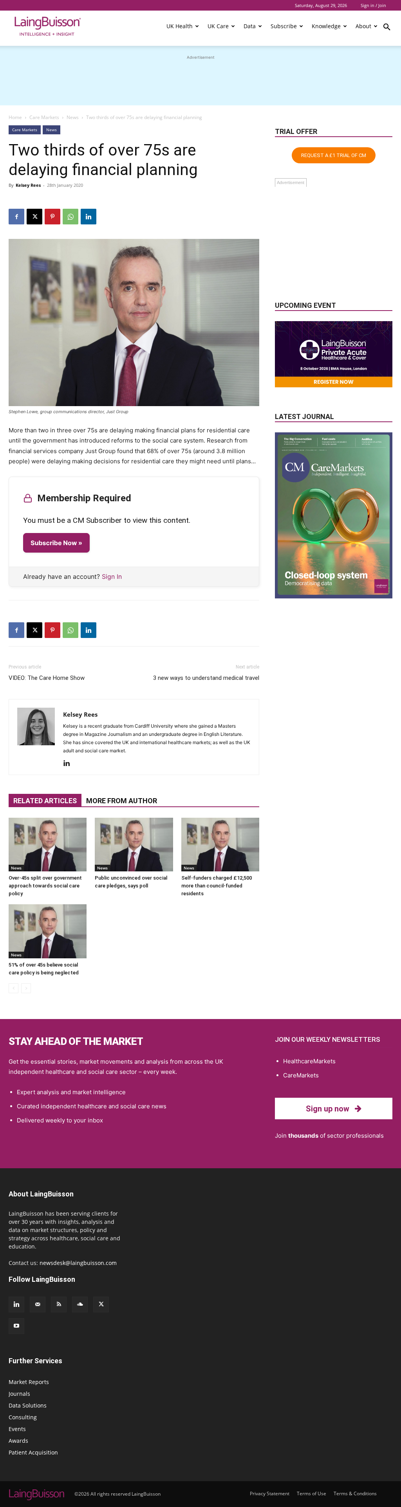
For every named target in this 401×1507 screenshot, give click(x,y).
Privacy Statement (269, 1493)
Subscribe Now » (56, 543)
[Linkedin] (88, 216)
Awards (18, 1440)
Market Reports (29, 1382)
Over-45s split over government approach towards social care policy (45, 885)
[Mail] (37, 1304)
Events (17, 1429)
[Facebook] (16, 216)
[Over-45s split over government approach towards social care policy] (48, 844)
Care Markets (44, 117)
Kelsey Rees (28, 185)
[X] (34, 216)
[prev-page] (13, 988)
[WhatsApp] (70, 216)
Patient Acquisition (33, 1452)
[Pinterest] (52, 216)
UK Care (218, 26)
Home (15, 117)
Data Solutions (28, 1405)
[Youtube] (16, 1326)
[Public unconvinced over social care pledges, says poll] (134, 844)
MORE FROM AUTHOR (121, 801)
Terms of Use (311, 1493)
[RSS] (59, 1304)
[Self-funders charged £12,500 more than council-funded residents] (220, 844)
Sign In (112, 576)
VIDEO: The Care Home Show (47, 677)
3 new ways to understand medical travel (206, 677)
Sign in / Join (373, 5)
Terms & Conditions (355, 1493)
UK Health (179, 26)
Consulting (23, 1417)
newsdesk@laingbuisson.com (78, 1263)
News (73, 117)
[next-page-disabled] (26, 988)
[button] (386, 28)
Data (250, 26)
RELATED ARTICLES (45, 801)
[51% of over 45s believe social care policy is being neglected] (48, 931)
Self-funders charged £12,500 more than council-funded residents (216, 885)
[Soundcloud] (80, 1304)
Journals (19, 1393)
